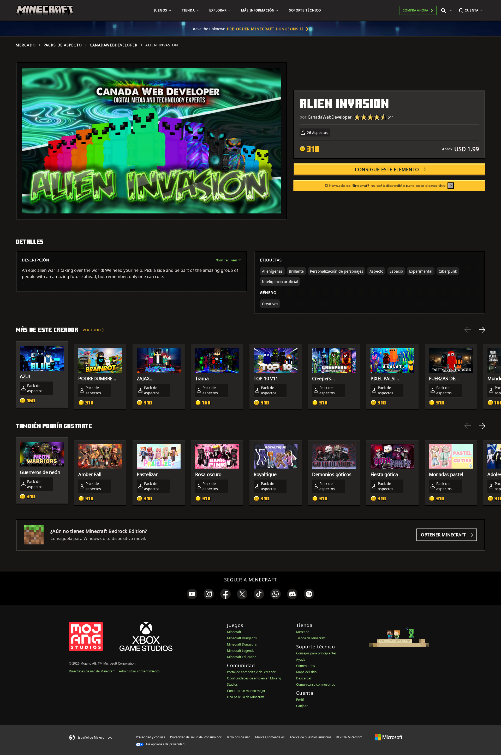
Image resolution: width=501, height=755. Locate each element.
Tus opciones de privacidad (164, 744)
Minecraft (234, 632)
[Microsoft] (388, 737)
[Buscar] (448, 10)
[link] (192, 594)
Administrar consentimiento (139, 671)
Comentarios (305, 666)
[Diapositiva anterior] (467, 330)
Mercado (26, 45)
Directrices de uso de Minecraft (92, 671)
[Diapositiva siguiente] (482, 330)
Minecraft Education (241, 657)
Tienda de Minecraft (310, 638)
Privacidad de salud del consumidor (196, 737)
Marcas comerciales (270, 737)
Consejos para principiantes (316, 653)
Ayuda (300, 659)
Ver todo (92, 329)
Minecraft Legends (240, 650)
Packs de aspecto (63, 45)
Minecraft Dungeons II (243, 638)
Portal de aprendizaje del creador (251, 672)
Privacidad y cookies (150, 737)
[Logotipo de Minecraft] (45, 10)
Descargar (304, 678)
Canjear (302, 706)
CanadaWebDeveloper (114, 45)
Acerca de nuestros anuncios (310, 737)
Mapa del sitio (306, 672)
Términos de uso (238, 737)
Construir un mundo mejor (246, 691)
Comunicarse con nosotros (315, 684)
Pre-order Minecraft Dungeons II (265, 28)
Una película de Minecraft (245, 697)
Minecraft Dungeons (242, 644)
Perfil (300, 699)
